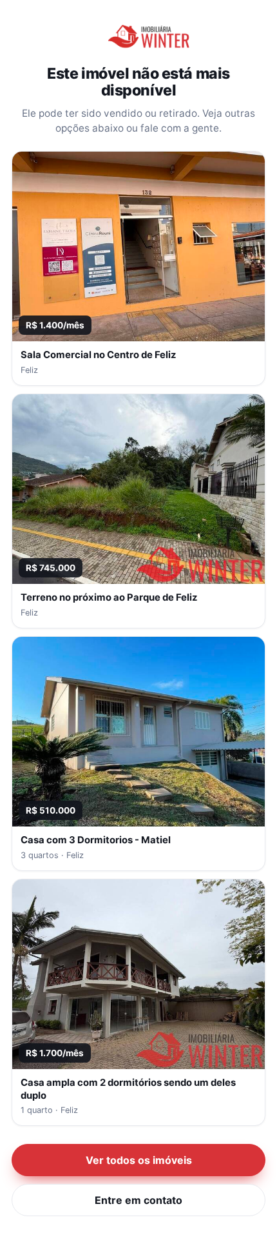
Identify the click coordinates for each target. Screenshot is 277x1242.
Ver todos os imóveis (139, 1160)
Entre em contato (138, 1200)
